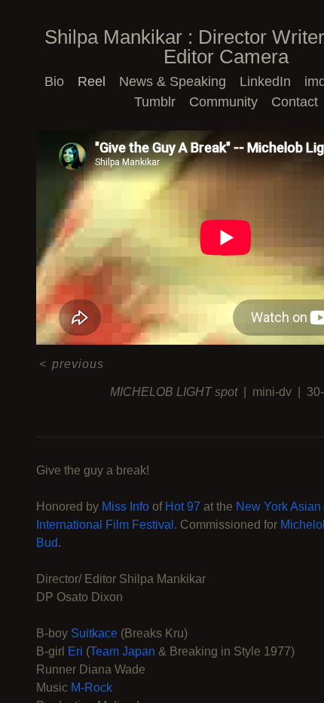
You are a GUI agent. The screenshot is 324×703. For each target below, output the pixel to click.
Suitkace (94, 633)
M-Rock (91, 687)
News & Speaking (173, 81)
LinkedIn (261, 81)
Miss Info (125, 506)
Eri (75, 651)
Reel (97, 81)
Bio (62, 81)
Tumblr (158, 102)
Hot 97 (182, 506)
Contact (293, 102)
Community (224, 102)
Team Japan (122, 651)
